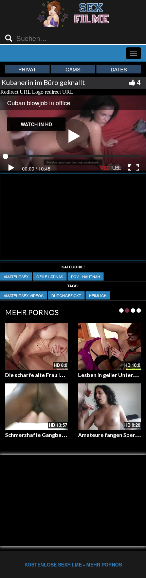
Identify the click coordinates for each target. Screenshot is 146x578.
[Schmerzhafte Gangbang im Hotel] (36, 406)
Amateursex (16, 276)
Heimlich (98, 295)
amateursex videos (23, 295)
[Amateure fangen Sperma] (109, 406)
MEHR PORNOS (104, 564)
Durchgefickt (66, 295)
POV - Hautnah (85, 276)
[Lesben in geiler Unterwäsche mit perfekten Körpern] (109, 346)
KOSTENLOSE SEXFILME (53, 564)
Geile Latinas (49, 276)
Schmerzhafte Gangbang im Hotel (47, 434)
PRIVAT (27, 69)
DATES (119, 69)
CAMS (73, 69)
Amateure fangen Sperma (110, 434)
